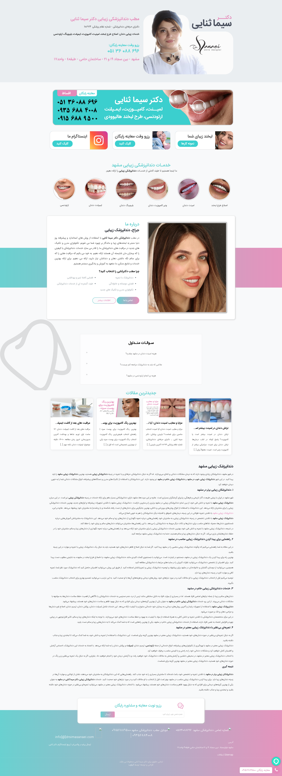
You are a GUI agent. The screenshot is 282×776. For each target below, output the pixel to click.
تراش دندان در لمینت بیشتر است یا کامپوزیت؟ (203, 428)
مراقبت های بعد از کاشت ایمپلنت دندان (69, 423)
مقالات (220, 755)
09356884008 (142, 735)
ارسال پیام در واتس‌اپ (81, 744)
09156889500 (121, 730)
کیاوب (131, 765)
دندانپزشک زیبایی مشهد (223, 513)
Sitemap (229, 755)
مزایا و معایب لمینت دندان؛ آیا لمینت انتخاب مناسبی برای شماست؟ (146, 423)
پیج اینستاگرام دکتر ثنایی (59, 744)
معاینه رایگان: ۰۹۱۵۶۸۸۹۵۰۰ (256, 770)
